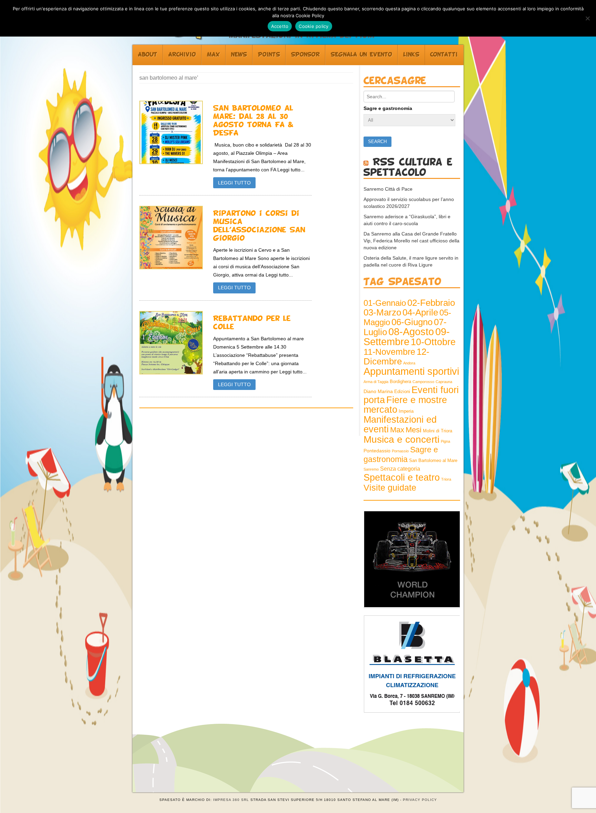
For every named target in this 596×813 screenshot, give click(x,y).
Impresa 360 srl (231, 800)
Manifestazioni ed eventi (400, 424)
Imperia (406, 411)
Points (269, 55)
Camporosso (423, 382)
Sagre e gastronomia (388, 108)
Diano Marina (378, 391)
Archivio (182, 55)
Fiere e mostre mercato (405, 405)
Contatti (444, 55)
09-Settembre (407, 336)
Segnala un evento (361, 55)
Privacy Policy (420, 800)
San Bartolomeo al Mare (433, 460)
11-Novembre (389, 352)
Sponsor (305, 55)
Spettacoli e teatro (402, 477)
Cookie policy (313, 26)
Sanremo (371, 469)
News (239, 55)
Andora (409, 363)
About (147, 55)
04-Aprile (420, 312)
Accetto (280, 26)
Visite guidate (390, 487)
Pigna (445, 441)
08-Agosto (411, 331)
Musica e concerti (401, 439)
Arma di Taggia (376, 382)
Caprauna (444, 382)
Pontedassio (377, 450)
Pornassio (400, 451)
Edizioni (402, 391)
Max (213, 55)
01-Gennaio (385, 303)
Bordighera (400, 381)
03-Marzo (382, 312)
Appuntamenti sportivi (411, 371)
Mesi (413, 429)
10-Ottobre (433, 342)
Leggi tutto (234, 182)
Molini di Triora (437, 431)
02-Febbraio (431, 303)
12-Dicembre (396, 356)
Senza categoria (400, 469)
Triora (446, 479)
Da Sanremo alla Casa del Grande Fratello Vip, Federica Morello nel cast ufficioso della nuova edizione (411, 240)
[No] (587, 18)
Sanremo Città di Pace (388, 189)
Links (411, 55)
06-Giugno (412, 322)
